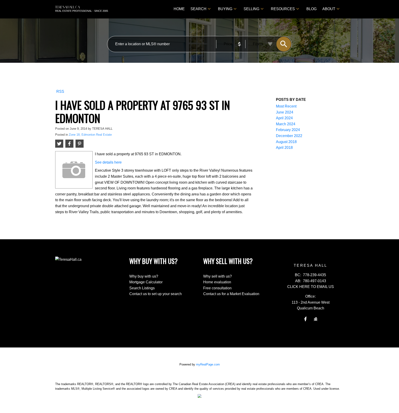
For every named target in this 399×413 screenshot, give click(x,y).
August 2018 (286, 142)
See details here (108, 162)
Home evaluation (217, 282)
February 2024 (288, 130)
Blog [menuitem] (311, 9)
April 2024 (284, 118)
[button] (305, 319)
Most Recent (286, 106)
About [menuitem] (328, 9)
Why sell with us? (217, 276)
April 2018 (284, 148)
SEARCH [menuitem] (198, 9)
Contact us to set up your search (155, 294)
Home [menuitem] (179, 9)
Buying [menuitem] (225, 9)
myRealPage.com (208, 364)
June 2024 (284, 112)
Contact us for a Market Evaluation (231, 294)
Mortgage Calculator (146, 282)
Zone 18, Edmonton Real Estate (90, 134)
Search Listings (142, 288)
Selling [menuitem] (251, 9)
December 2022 (289, 136)
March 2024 (285, 124)
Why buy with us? (143, 276)
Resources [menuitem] (283, 9)
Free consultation (217, 288)
